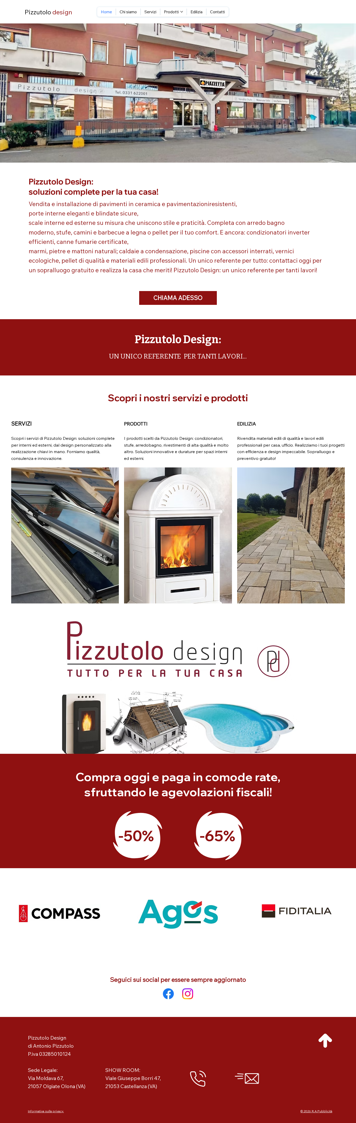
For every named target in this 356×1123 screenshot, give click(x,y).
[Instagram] (187, 993)
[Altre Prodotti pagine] (181, 11)
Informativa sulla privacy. (46, 1111)
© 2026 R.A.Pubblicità (316, 1111)
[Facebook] (168, 993)
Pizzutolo (48, 12)
